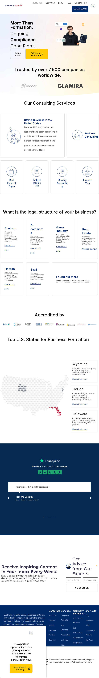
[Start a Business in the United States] (14, 135)
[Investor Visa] (87, 171)
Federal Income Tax (37, 183)
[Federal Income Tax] (37, 171)
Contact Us (81, 3)
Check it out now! (89, 249)
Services (50, 3)
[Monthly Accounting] (62, 171)
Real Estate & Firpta (11, 183)
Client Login (80, 9)
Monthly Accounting (62, 183)
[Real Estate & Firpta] (11, 171)
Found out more (67, 277)
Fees (69, 3)
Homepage (37, 3)
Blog (60, 3)
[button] (93, 6)
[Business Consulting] (77, 135)
